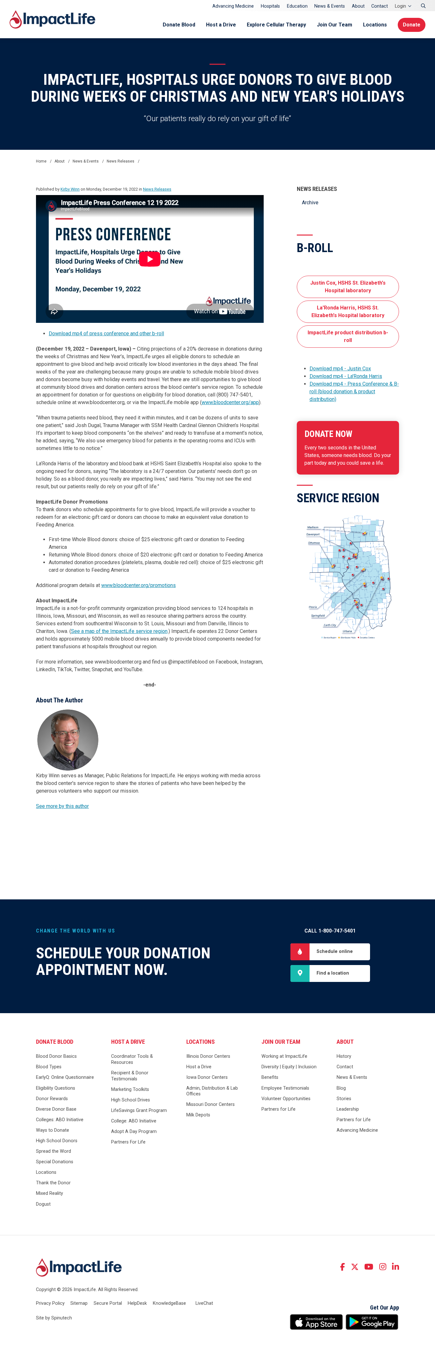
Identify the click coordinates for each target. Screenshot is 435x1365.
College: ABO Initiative (133, 1121)
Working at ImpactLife (284, 1056)
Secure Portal (108, 1303)
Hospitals (270, 6)
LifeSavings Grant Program (139, 1110)
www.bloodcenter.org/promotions (138, 585)
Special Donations (54, 1162)
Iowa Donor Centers (207, 1077)
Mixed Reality (49, 1193)
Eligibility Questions (55, 1088)
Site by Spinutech (54, 1318)
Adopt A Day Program (134, 1131)
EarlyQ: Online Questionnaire (65, 1077)
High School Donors (56, 1141)
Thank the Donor (53, 1183)
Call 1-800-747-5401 (330, 931)
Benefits (269, 1077)
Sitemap (79, 1303)
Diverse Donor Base (56, 1109)
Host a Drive (221, 25)
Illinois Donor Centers (208, 1056)
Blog (341, 1088)
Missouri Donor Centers (210, 1104)
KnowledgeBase (169, 1303)
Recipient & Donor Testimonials (129, 1076)
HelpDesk (137, 1303)
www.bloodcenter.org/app (230, 402)
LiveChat (204, 1303)
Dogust (43, 1204)
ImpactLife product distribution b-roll (348, 336)
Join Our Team (334, 25)
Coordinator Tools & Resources (132, 1059)
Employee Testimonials (285, 1088)
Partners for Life (278, 1109)
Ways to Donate (52, 1130)
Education (297, 6)
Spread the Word (53, 1151)
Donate (411, 25)
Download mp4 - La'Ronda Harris (346, 376)
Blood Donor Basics (56, 1056)
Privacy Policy (50, 1303)
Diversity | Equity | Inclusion (289, 1067)
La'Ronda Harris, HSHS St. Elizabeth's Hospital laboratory (347, 311)
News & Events (329, 6)
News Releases (317, 188)
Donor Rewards (52, 1098)
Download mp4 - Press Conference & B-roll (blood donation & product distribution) (354, 391)
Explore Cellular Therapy (276, 25)
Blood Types (48, 1067)
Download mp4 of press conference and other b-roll (106, 333)
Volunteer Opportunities (285, 1098)
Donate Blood (179, 25)
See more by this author (62, 806)
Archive (310, 203)
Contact (379, 6)
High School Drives (130, 1100)
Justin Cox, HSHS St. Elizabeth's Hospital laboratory (348, 287)
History (344, 1056)
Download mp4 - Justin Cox (340, 369)
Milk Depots (198, 1115)
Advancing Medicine (233, 6)
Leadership (348, 1109)
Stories (344, 1098)
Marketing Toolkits (130, 1089)
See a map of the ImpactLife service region (119, 631)
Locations (375, 25)
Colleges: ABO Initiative (59, 1119)
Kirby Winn (70, 189)
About (358, 6)
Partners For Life (128, 1142)
